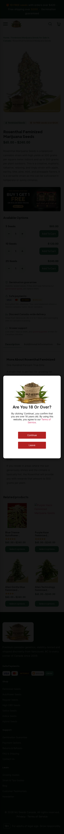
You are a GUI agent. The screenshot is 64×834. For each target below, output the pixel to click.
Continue (32, 435)
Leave (32, 445)
